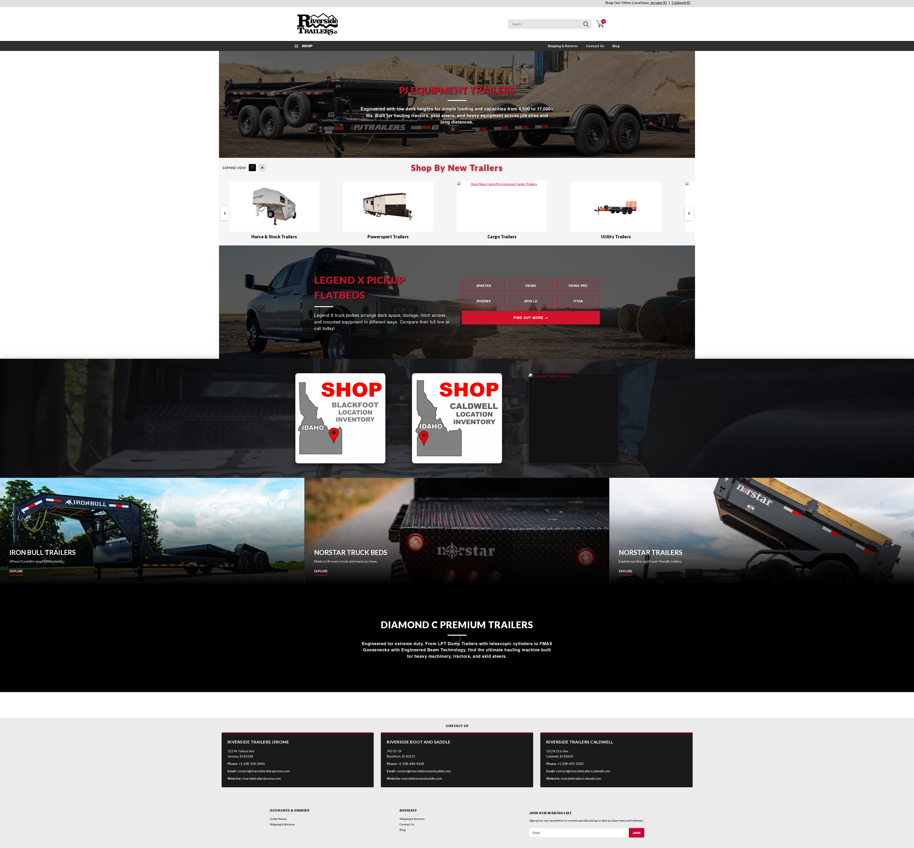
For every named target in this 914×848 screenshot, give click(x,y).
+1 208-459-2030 (570, 764)
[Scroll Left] (225, 213)
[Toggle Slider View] (252, 167)
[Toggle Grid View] (262, 167)
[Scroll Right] (689, 213)
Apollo (530, 301)
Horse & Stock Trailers (274, 236)
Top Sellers (237, 708)
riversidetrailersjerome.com (261, 778)
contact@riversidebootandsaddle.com (424, 771)
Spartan (483, 286)
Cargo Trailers (502, 236)
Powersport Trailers (388, 236)
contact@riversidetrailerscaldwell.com (583, 771)
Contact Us (595, 46)
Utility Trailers (616, 236)
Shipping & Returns (563, 46)
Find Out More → (530, 317)
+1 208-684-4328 (411, 764)
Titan (578, 301)
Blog (616, 46)
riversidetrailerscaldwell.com (581, 778)
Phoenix (484, 301)
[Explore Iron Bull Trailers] (152, 531)
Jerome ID (658, 2)
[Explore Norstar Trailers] (761, 531)
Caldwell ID (681, 2)
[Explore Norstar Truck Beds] (457, 531)
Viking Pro (577, 286)
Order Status (278, 819)
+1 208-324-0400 (252, 764)
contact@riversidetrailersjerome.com (263, 771)
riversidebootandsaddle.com (422, 778)
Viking (530, 286)
